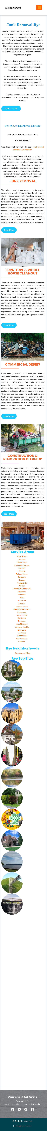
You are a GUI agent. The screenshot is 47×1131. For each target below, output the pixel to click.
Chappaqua (21, 612)
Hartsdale (22, 595)
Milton (27, 653)
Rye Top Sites (23, 658)
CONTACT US (11, 108)
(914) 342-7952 (22, 1101)
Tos (25, 1104)
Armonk (22, 571)
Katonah (21, 568)
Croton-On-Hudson (21, 565)
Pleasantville (22, 583)
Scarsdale (22, 601)
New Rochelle (21, 639)
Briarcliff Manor (22, 606)
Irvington (21, 603)
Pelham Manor (21, 574)
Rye (21, 598)
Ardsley (22, 586)
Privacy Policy (35, 1104)
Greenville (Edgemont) (21, 589)
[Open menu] (39, 7)
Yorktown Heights (22, 627)
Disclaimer (16, 1104)
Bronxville (22, 592)
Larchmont (22, 559)
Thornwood (21, 633)
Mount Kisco (22, 636)
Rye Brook (22, 618)
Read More (8, 230)
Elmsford (21, 642)
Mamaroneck (22, 615)
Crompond (22, 630)
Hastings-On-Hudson (22, 609)
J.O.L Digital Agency (23, 1126)
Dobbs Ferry (22, 562)
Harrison (21, 580)
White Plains (22, 556)
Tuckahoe (22, 621)
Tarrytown (22, 577)
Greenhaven (20, 653)
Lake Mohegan (22, 624)
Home (6, 1104)
